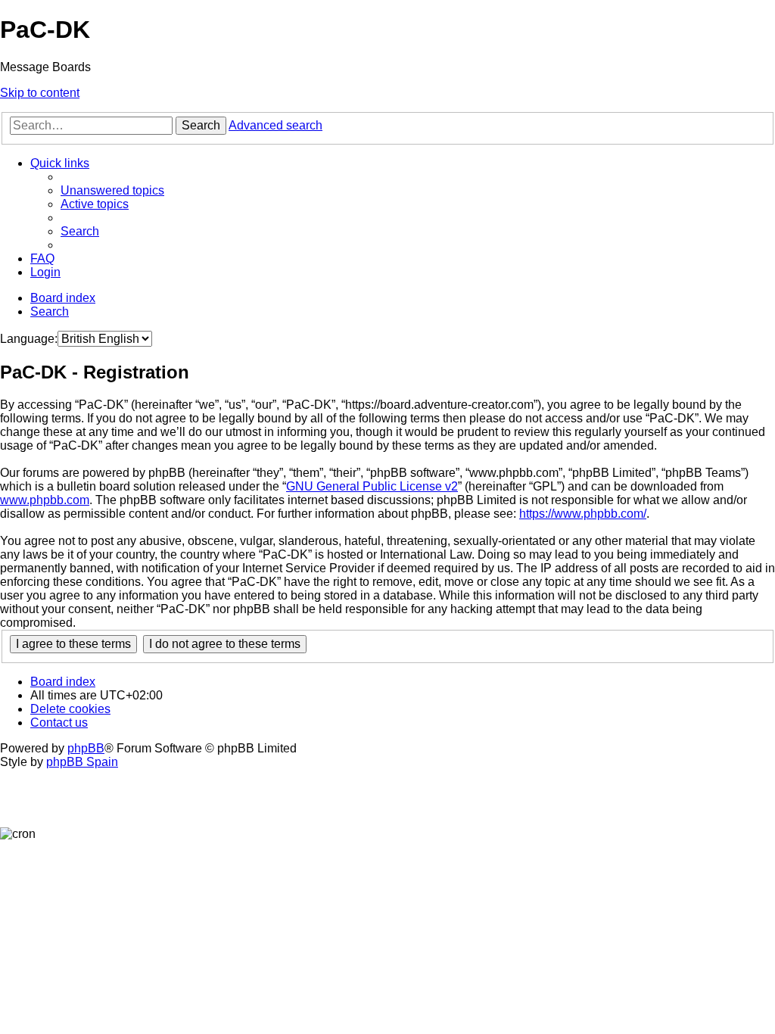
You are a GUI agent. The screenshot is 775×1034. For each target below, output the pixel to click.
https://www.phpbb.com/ (582, 513)
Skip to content (39, 92)
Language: (29, 338)
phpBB (85, 748)
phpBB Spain (82, 761)
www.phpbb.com (44, 500)
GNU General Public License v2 (372, 486)
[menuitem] (112, 190)
